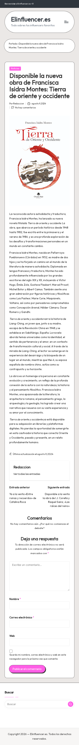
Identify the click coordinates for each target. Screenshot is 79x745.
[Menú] (66, 22)
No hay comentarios (25, 107)
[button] (26, 474)
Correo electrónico (21, 617)
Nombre (15, 599)
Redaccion (21, 467)
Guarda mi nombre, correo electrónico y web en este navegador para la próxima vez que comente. (37, 656)
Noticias (15, 68)
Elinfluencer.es (30, 19)
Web (12, 636)
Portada (13, 43)
